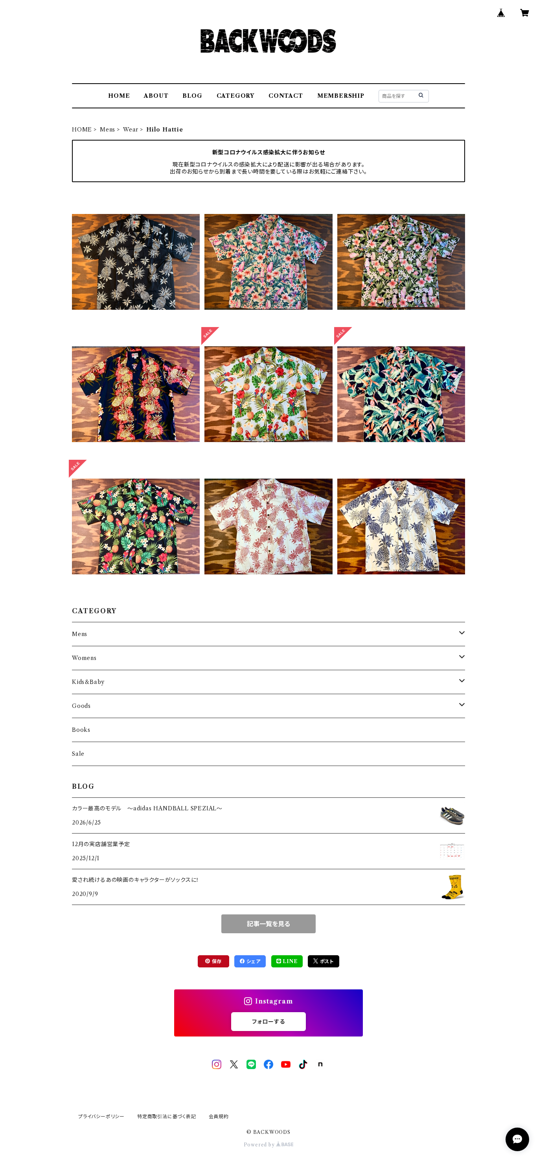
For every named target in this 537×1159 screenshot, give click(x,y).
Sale (78, 753)
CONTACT (285, 95)
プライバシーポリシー (101, 1116)
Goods (81, 705)
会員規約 (219, 1116)
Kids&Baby (88, 682)
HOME (119, 95)
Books (81, 729)
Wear (130, 129)
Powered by (260, 1145)
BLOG (192, 95)
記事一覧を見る (268, 924)
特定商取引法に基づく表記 (166, 1116)
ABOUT (156, 95)
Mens (107, 129)
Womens (84, 658)
